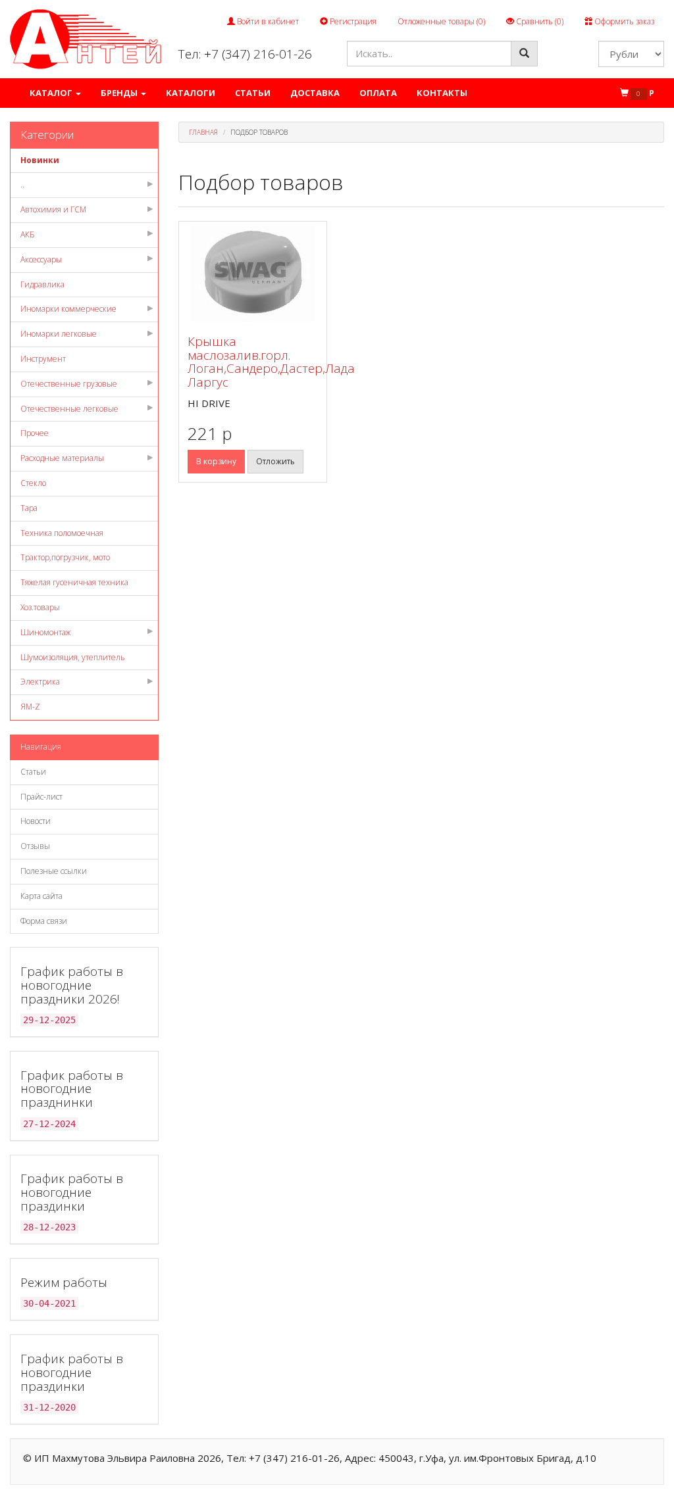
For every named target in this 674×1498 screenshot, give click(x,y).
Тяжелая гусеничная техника (74, 582)
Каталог (52, 93)
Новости (35, 821)
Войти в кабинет (267, 21)
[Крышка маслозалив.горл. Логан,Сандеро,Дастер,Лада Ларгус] (253, 273)
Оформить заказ (623, 21)
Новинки (39, 160)
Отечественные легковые (69, 408)
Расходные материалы (62, 458)
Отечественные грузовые (68, 383)
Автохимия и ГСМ (53, 209)
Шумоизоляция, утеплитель (72, 657)
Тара (29, 508)
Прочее (34, 433)
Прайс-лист (41, 796)
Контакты (442, 93)
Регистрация (352, 21)
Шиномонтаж (45, 632)
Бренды (120, 93)
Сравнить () (538, 21)
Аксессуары (41, 259)
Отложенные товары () (441, 21)
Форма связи (43, 921)
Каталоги (190, 93)
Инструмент (43, 358)
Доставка (315, 93)
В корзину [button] (216, 461)
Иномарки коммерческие (68, 308)
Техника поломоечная (61, 533)
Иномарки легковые (58, 333)
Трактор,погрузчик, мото (65, 557)
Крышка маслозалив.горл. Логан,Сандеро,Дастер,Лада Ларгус (271, 362)
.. (22, 184)
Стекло (33, 483)
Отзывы (35, 846)
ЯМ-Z (30, 706)
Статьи (253, 93)
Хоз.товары (40, 607)
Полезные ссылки (53, 871)
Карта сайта (41, 896)
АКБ (27, 234)
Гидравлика (42, 284)
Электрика (40, 681)
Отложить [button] (275, 461)
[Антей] (85, 38)
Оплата (378, 93)
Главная (203, 132)
